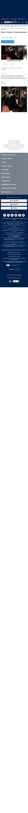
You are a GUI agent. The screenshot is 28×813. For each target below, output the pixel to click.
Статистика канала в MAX (9, 188)
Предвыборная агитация (8, 184)
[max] (15, 215)
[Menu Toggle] (1, 22)
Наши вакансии (5, 177)
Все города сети (6, 192)
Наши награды (5, 173)
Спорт (20, 25)
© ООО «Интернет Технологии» (14, 277)
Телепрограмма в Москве (10, 147)
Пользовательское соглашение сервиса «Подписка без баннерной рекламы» (14, 259)
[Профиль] (26, 22)
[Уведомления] (23, 22)
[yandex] (23, 215)
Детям (16, 25)
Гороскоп (21, 147)
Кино (2, 25)
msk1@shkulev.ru (20, 232)
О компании (4, 169)
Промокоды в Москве (14, 141)
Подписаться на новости (8, 155)
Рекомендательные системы (14, 256)
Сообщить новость (7, 158)
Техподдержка (5, 180)
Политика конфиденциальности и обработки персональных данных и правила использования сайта (14, 262)
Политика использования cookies (14, 254)
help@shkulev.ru (17, 236)
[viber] (19, 215)
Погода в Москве (8, 145)
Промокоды (13, 19)
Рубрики (3, 162)
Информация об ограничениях (14, 252)
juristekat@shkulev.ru (16, 235)
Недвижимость (5, 19)
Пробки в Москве (19, 145)
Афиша (8, 28)
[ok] (12, 215)
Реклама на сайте (6, 166)
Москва (3, 28)
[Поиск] (19, 22)
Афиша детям (21, 19)
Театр (12, 25)
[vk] (8, 215)
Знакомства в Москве (14, 143)
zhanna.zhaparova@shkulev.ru (9, 244)
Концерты (7, 25)
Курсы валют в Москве (14, 149)
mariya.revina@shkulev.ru (9, 239)
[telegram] (4, 215)
